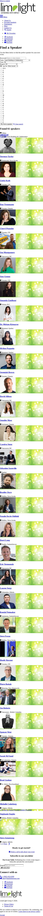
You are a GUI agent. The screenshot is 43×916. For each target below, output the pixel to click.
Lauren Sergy (6, 588)
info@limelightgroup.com (11, 878)
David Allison (6, 396)
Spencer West (5, 732)
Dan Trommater (7, 204)
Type (1, 62)
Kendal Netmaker (7, 612)
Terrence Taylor (6, 156)
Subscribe (6, 867)
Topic (2, 60)
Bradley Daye (6, 492)
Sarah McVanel (6, 756)
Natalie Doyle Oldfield (9, 516)
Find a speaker (7, 124)
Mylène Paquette (7, 348)
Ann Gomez (5, 276)
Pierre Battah (5, 684)
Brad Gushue (5, 780)
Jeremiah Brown (7, 372)
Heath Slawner (6, 660)
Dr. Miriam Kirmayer (9, 324)
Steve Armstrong (7, 838)
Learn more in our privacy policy (29, 911)
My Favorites (10, 33)
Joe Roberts (5, 708)
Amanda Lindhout (8, 300)
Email (2, 865)
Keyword (3, 58)
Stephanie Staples (7, 814)
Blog (5, 26)
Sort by (4, 66)
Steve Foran (5, 636)
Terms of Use (8, 906)
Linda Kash (5, 180)
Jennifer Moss (6, 420)
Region (2, 64)
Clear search (19, 124)
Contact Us (8, 28)
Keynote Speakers (10, 22)
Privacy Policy (9, 904)
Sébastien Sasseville (8, 468)
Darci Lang (5, 540)
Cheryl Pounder (7, 228)
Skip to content (5, 1)
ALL (4, 68)
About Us (7, 20)
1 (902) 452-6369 (8, 876)
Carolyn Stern (6, 444)
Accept (2, 915)
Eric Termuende (7, 564)
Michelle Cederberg (8, 804)
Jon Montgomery (7, 252)
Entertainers (8, 24)
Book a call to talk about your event (23, 852)
